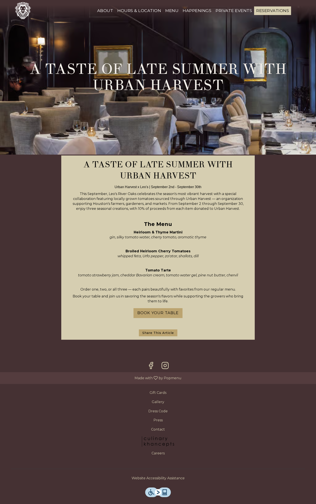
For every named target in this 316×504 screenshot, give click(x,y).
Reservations (272, 10)
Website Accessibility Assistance (158, 478)
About (105, 10)
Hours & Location (139, 10)
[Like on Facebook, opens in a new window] (151, 366)
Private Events (234, 10)
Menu (171, 10)
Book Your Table (158, 313)
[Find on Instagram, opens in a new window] (165, 366)
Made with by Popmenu (92, 378)
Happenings (197, 10)
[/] (158, 441)
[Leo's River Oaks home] (22, 10)
